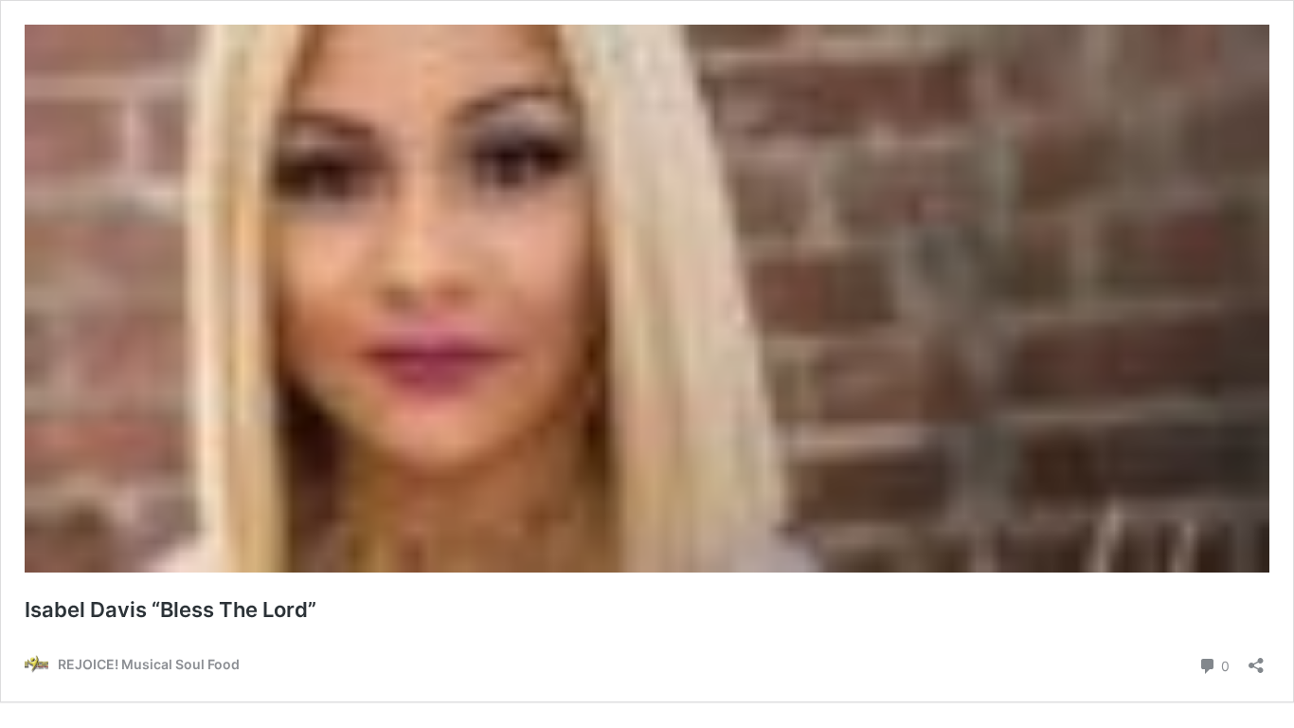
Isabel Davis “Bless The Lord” (170, 609)
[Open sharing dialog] (1256, 659)
